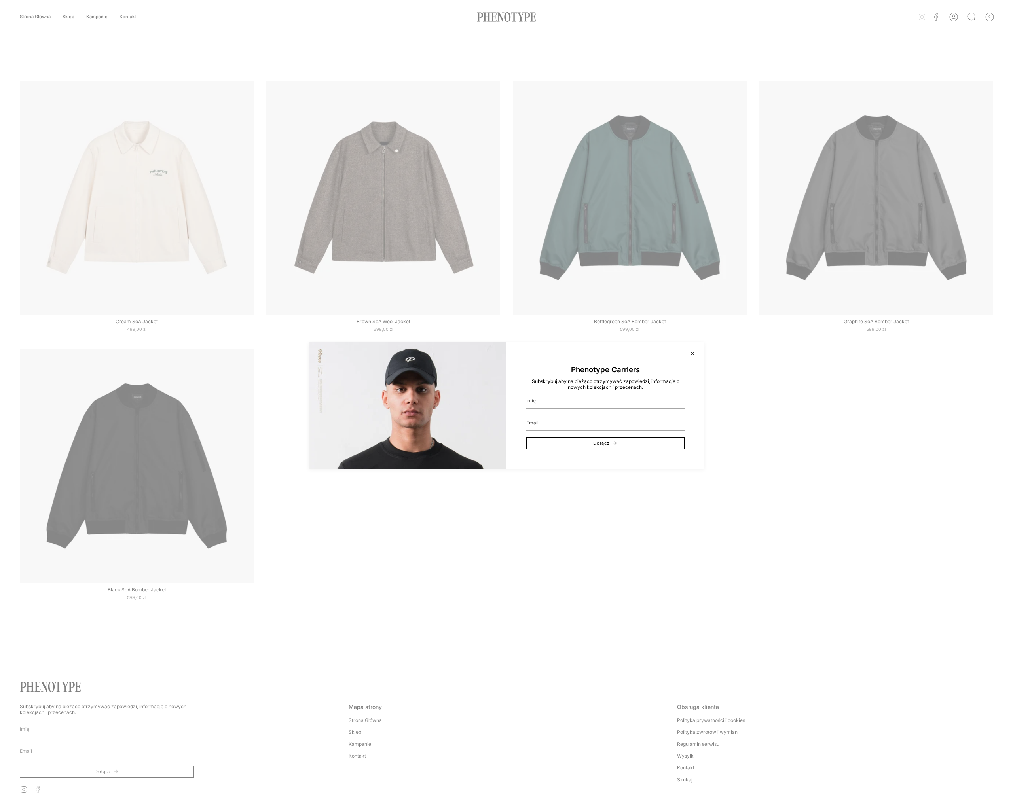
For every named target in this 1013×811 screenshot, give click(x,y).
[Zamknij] (692, 354)
